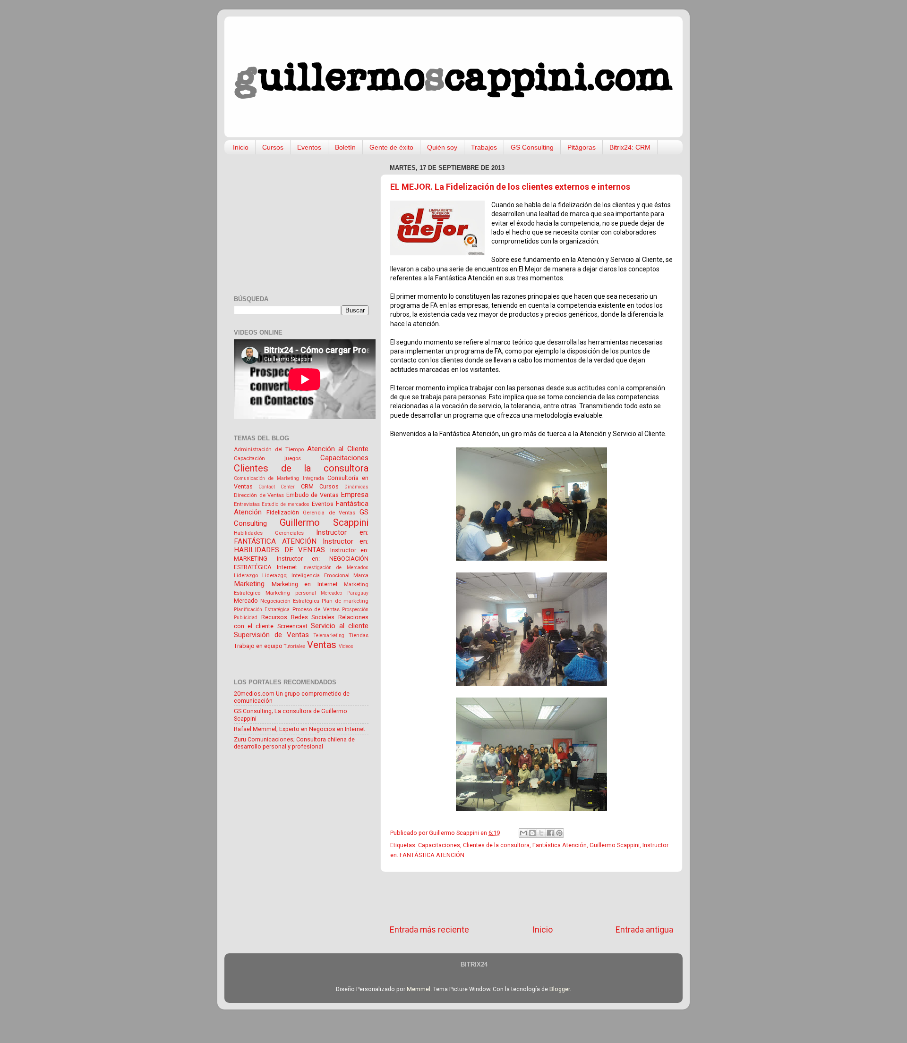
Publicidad (245, 617)
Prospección (355, 609)
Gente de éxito (391, 147)
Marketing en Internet (305, 584)
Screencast (292, 626)
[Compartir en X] (541, 833)
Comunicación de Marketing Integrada (279, 478)
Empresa (354, 494)
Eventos (309, 147)
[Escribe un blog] (532, 833)
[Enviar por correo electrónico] (523, 833)
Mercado (246, 600)
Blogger (559, 989)
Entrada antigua (644, 929)
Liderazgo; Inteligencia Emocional (306, 575)
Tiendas (358, 635)
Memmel (418, 989)
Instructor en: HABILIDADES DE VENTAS (301, 546)
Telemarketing (329, 635)
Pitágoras (581, 147)
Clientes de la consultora (496, 845)
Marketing (249, 584)
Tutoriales (295, 646)
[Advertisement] (531, 898)
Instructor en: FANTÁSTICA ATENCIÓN (301, 537)
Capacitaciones (439, 845)
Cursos (272, 147)
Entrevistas (247, 504)
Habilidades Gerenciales (269, 533)
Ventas (321, 644)
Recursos (274, 617)
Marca (360, 575)
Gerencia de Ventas (329, 512)
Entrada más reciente (429, 929)
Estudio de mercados (285, 504)
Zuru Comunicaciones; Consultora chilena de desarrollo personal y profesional (294, 743)
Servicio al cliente (339, 626)
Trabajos (484, 147)
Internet (287, 567)
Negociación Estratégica (289, 600)
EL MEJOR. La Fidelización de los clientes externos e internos (510, 187)
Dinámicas (356, 486)
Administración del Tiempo (269, 449)
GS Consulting (532, 147)
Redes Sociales (313, 617)
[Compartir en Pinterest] (559, 833)
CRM (307, 486)
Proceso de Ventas (316, 609)
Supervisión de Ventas (271, 635)
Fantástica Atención (559, 845)
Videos (346, 646)
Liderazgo (246, 575)
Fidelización (282, 512)
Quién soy (442, 147)
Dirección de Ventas (259, 495)
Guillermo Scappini (615, 845)
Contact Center (276, 486)
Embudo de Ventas (312, 494)
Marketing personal (290, 592)
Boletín (345, 147)
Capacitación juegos (267, 458)
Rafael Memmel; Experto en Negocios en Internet (299, 728)
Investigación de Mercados (335, 567)
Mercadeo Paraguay (344, 593)
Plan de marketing (345, 600)
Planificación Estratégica (262, 609)
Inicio (240, 147)
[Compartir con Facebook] (550, 833)
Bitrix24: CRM (629, 147)
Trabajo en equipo (258, 645)
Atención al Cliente (337, 449)
